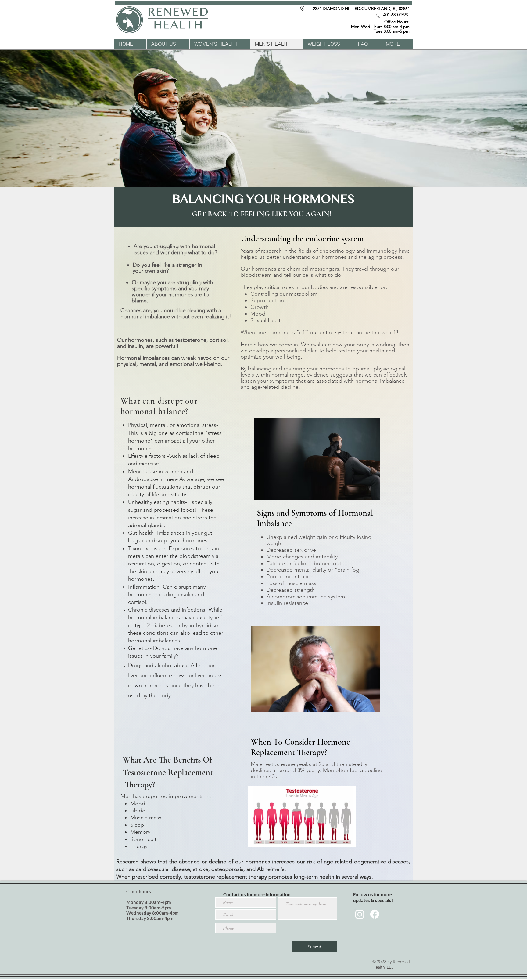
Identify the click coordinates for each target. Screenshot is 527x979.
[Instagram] (360, 914)
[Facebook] (375, 914)
